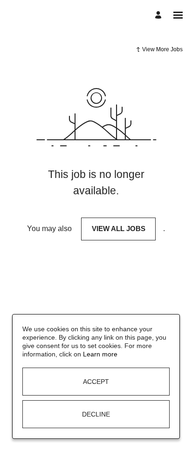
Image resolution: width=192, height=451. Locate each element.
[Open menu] (178, 15)
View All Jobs (118, 228)
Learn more (100, 354)
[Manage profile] (159, 15)
